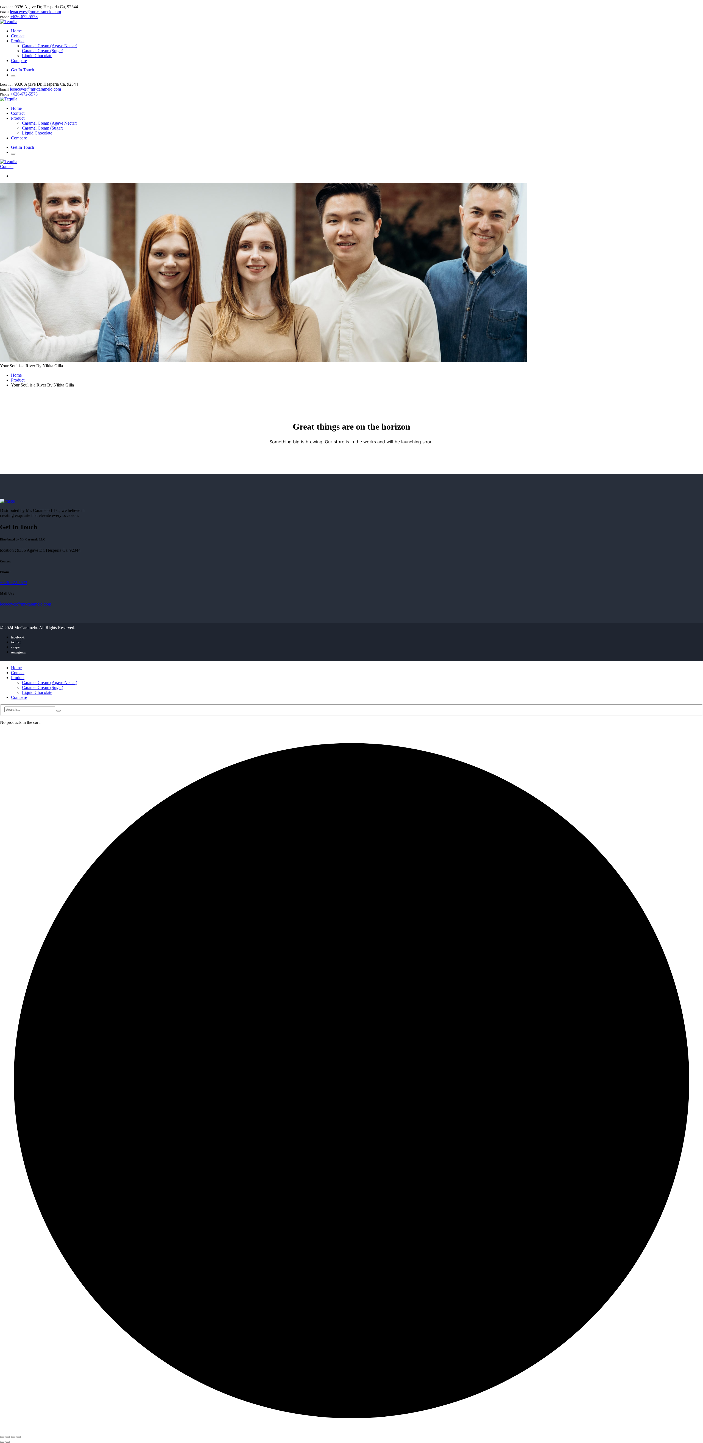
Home (16, 375)
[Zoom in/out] (2, 1437)
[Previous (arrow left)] (2, 1442)
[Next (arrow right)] (7, 1442)
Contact (6, 166)
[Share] (13, 1437)
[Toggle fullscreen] (7, 1437)
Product (17, 380)
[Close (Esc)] (18, 1437)
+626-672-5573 (24, 16)
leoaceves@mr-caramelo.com (35, 11)
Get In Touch (22, 70)
